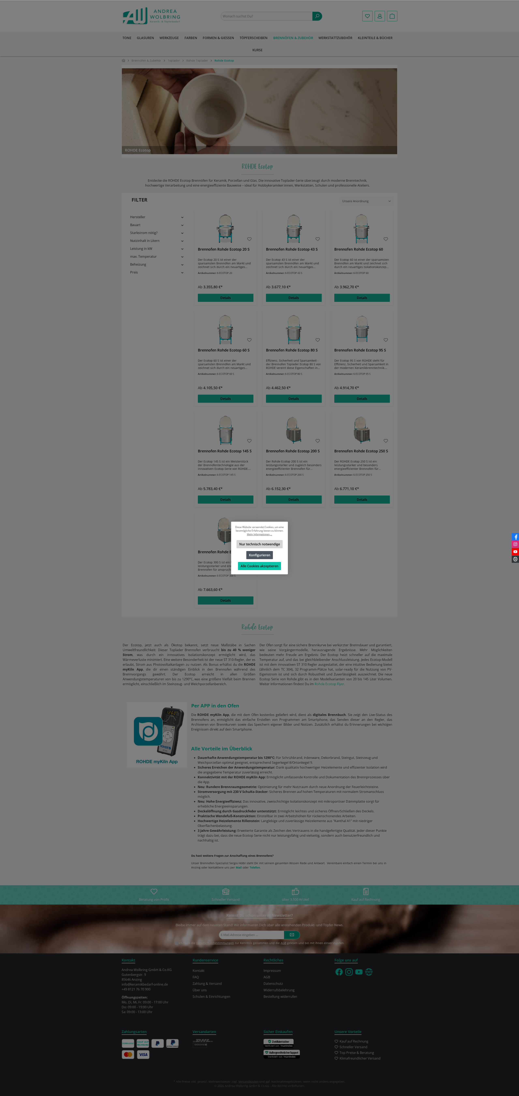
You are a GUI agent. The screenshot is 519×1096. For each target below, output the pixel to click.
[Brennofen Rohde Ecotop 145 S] (225, 430)
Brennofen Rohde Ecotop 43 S (292, 249)
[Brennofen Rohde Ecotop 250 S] (362, 430)
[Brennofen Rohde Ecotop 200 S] (294, 430)
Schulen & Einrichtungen (211, 996)
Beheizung (138, 264)
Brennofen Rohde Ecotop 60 (358, 249)
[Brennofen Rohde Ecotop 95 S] (362, 329)
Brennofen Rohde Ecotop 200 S (293, 451)
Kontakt (199, 970)
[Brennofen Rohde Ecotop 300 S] (225, 531)
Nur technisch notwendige (259, 544)
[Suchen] (317, 16)
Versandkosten (248, 1081)
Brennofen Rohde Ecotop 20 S (224, 249)
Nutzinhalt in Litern (145, 240)
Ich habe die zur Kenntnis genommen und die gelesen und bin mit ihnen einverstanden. (261, 943)
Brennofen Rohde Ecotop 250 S (361, 451)
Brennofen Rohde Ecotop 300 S (225, 552)
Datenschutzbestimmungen (215, 943)
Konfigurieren (259, 555)
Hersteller (137, 217)
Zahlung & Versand (207, 983)
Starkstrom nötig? (144, 233)
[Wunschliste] (367, 16)
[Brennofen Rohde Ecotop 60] (362, 229)
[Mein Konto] (380, 16)
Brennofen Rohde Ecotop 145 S (225, 451)
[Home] (123, 60)
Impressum (272, 970)
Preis (134, 272)
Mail (239, 867)
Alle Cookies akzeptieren (259, 566)
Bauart (135, 225)
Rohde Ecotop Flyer (329, 684)
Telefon (255, 867)
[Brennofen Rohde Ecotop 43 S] (294, 229)
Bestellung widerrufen (280, 996)
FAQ (196, 977)
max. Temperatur (143, 256)
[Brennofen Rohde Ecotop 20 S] (225, 229)
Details (225, 298)
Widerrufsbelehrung (279, 990)
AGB (283, 943)
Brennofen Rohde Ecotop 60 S (224, 350)
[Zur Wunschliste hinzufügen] (249, 239)
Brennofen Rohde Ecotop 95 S (360, 350)
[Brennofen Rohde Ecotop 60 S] (225, 329)
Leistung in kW (141, 248)
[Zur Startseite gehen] (152, 16)
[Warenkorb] (392, 16)
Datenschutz (273, 983)
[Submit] (292, 935)
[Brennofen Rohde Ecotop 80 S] (294, 329)
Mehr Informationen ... (259, 534)
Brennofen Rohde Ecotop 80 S (292, 350)
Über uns (200, 990)
